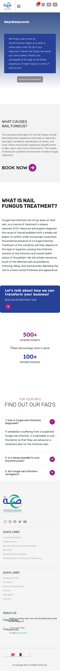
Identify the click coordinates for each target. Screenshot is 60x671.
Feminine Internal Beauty (15, 554)
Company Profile (11, 578)
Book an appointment (13, 586)
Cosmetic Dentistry (12, 537)
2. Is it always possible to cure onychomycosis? (22, 459)
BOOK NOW (15, 167)
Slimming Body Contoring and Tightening (22, 558)
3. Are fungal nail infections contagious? (21, 473)
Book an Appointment (30, 79)
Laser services (10, 541)
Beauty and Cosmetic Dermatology (19, 546)
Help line (7, 599)
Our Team (7, 582)
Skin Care (7, 550)
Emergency (8, 594)
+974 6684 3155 (17, 628)
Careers (7, 590)
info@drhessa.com (18, 633)
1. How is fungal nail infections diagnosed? (23, 422)
